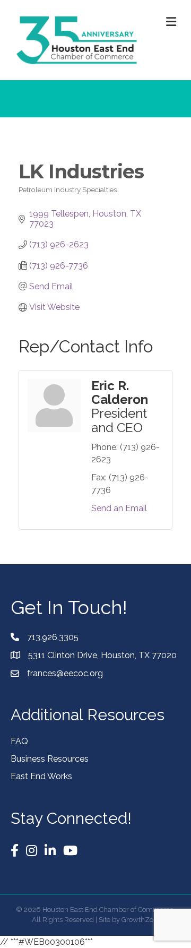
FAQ (19, 741)
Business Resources (50, 759)
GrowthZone (141, 920)
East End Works (41, 776)
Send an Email (119, 508)
